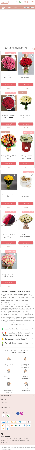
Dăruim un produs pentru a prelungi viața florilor (9, 390)
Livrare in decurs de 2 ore (8, 365)
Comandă (8, 84)
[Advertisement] (17, 28)
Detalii (8, 88)
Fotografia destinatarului (26, 389)
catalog (4, 403)
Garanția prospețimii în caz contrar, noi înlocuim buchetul (26, 365)
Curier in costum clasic (8, 377)
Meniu (5, 2)
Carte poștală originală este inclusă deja (25, 378)
